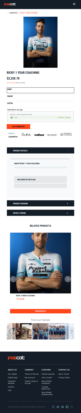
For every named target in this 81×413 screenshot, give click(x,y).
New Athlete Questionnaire (47, 393)
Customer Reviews (12, 382)
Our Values (12, 374)
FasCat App (12, 378)
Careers (11, 387)
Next (68, 279)
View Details (40, 311)
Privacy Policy (64, 378)
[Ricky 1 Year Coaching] (40, 42)
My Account (30, 378)
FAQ (9, 390)
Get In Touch (63, 374)
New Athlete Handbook (46, 382)
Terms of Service (32, 374)
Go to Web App (18, 126)
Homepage (13, 13)
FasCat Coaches (48, 374)
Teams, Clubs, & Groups (31, 382)
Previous (13, 279)
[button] (9, 331)
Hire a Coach (47, 378)
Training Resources (46, 388)
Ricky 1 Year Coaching (29, 13)
